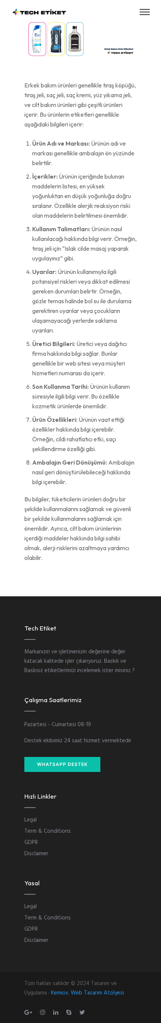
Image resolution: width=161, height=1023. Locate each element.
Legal (30, 819)
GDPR (31, 842)
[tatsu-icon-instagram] (44, 1012)
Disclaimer (36, 853)
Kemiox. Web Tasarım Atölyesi (87, 992)
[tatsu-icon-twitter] (82, 1012)
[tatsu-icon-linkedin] (57, 1012)
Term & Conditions (47, 831)
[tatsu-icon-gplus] (29, 1012)
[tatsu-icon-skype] (70, 1012)
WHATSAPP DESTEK (62, 764)
